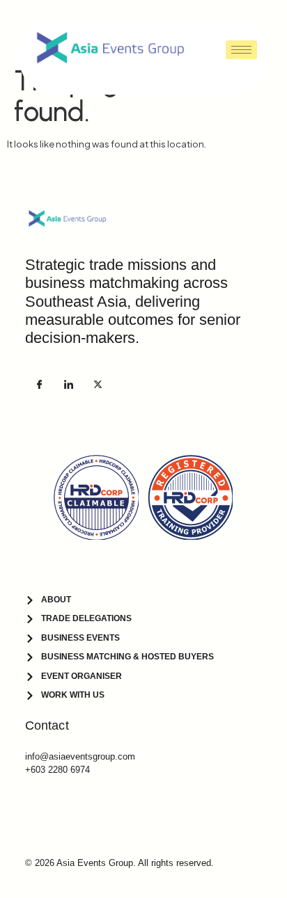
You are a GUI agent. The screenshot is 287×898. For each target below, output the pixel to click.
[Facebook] (39, 384)
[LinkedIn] (68, 384)
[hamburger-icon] (241, 49)
